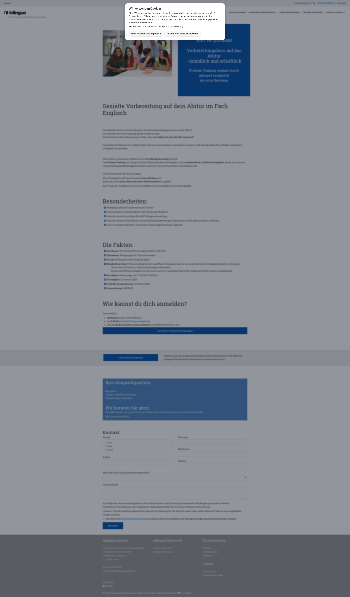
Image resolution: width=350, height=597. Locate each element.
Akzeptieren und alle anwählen (182, 34)
